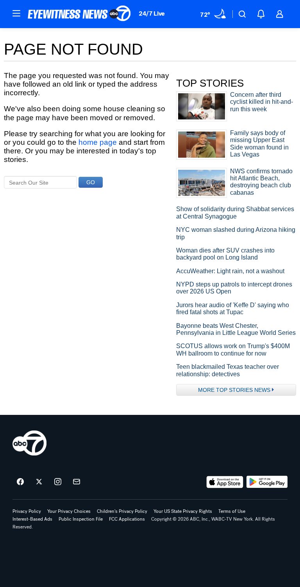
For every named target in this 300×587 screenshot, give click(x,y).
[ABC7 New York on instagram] (58, 482)
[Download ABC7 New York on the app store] (225, 482)
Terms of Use (231, 511)
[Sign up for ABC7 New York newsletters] (76, 482)
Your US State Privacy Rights (183, 511)
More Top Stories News (234, 390)
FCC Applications (127, 519)
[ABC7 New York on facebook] (20, 482)
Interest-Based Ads (32, 519)
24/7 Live (152, 13)
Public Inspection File (81, 519)
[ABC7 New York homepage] (79, 14)
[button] (16, 13)
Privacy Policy (26, 511)
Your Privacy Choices (69, 511)
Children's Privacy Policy (122, 511)
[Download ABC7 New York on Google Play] (267, 482)
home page (98, 142)
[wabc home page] (29, 442)
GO (90, 182)
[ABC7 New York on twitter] (39, 482)
